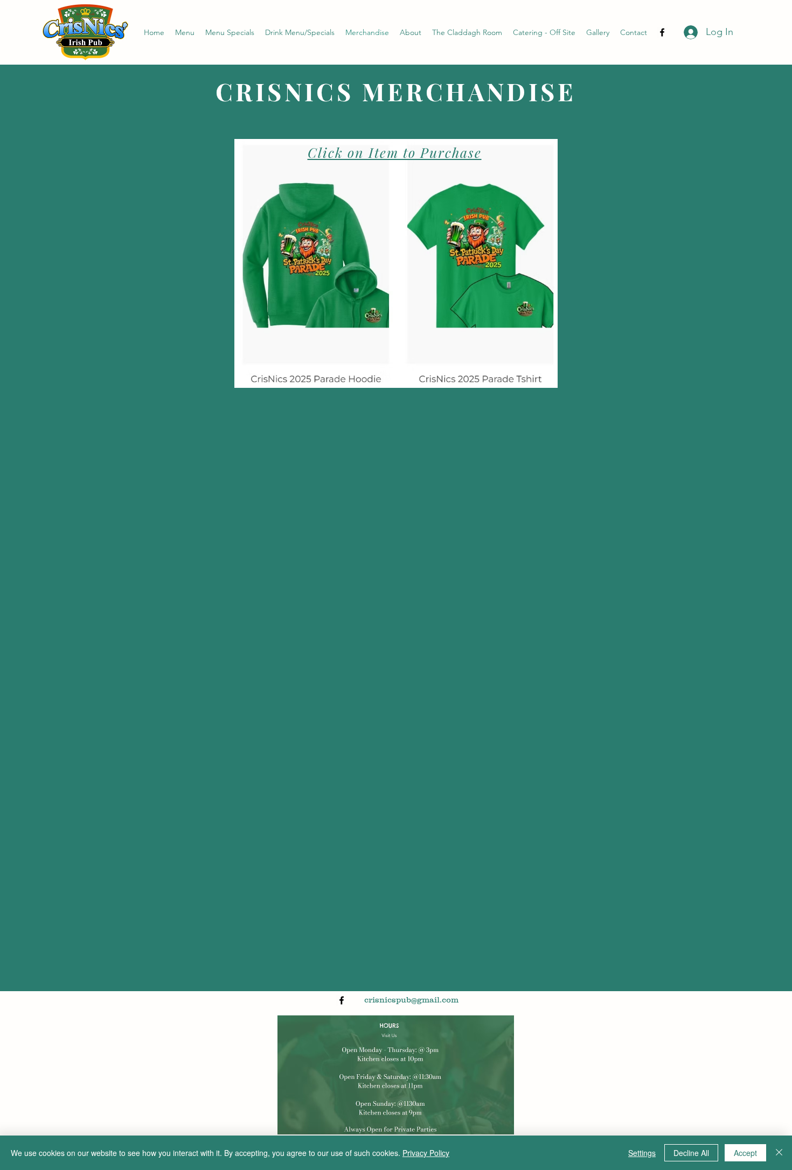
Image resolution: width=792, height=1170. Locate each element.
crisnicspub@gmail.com (411, 999)
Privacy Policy (425, 1152)
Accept (745, 1152)
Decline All (691, 1152)
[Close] (779, 1152)
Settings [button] (642, 1152)
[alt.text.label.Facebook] (662, 32)
